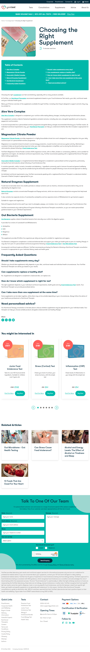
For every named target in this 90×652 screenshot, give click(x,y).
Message (52, 513)
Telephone (52, 548)
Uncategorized (10, 20)
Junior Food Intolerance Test (14, 367)
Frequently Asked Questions (16, 83)
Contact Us (68, 2)
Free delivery (59, 14)
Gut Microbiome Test (70, 244)
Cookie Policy (5, 634)
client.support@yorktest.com (49, 606)
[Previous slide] (33, 407)
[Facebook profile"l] (63, 623)
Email (41, 548)
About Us (85, 7)
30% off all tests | (44, 14)
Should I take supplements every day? (60, 69)
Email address (9, 521)
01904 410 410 (44, 603)
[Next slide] (56, 407)
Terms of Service (65, 565)
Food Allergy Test (26, 617)
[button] (38, 407)
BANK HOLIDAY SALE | (25, 14)
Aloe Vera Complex (13, 69)
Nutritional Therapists (18, 98)
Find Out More (9, 393)
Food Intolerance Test (30, 148)
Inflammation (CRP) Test (75, 367)
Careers (3, 624)
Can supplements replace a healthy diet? (61, 72)
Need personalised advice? (57, 83)
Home (3, 20)
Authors (3, 641)
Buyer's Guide (5, 610)
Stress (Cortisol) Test (45, 366)
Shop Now (70, 14)
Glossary (4, 636)
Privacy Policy (52, 565)
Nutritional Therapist (37, 127)
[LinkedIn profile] (70, 623)
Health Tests (25, 619)
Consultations (43, 7)
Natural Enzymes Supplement (16, 78)
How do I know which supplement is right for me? (63, 75)
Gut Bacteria (5, 219)
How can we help (7, 537)
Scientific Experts (6, 617)
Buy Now (20, 393)
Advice (73, 7)
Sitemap (4, 639)
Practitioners (59, 2)
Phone (3, 529)
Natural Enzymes (7, 191)
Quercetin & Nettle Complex (16, 75)
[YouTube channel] (73, 623)
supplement (17, 95)
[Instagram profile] (66, 623)
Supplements (60, 7)
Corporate (50, 2)
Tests (31, 7)
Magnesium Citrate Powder (16, 72)
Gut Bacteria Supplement (15, 81)
